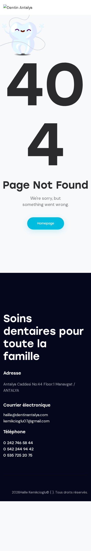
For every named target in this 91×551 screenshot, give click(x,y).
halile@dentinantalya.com (25, 414)
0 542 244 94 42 (18, 449)
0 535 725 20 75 (17, 455)
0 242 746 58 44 (18, 443)
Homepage (45, 223)
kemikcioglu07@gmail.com (26, 421)
